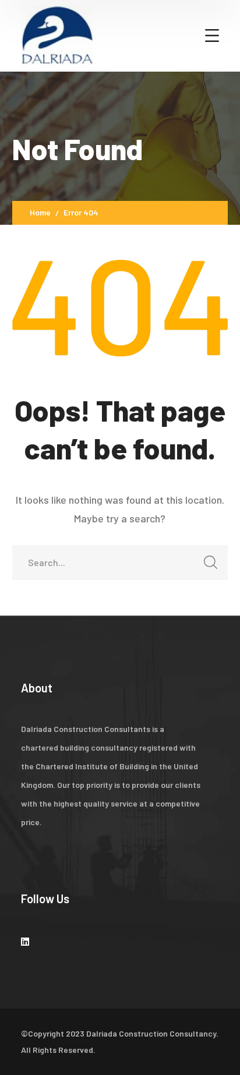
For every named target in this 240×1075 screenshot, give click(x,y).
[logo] (57, 34)
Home (40, 212)
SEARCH (210, 562)
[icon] (25, 941)
